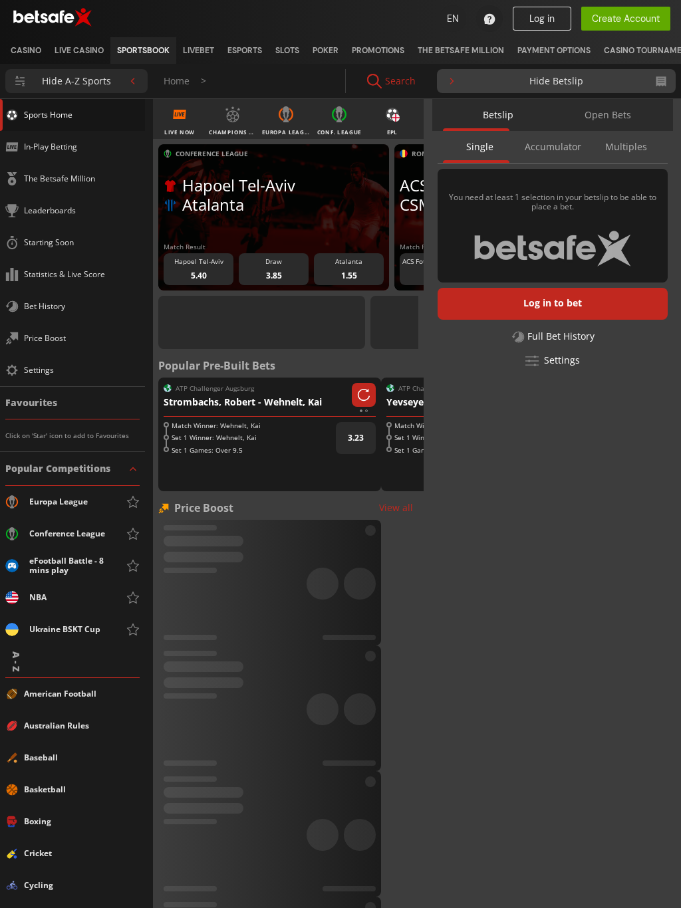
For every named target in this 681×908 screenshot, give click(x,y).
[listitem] (26, 50)
